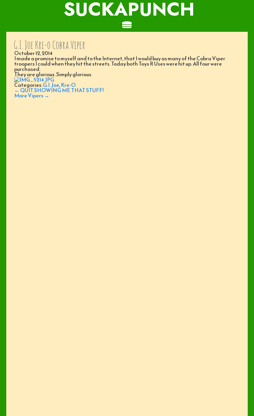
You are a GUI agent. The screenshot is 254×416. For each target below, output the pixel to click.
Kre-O (68, 85)
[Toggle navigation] (127, 25)
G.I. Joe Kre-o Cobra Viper (49, 45)
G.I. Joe (51, 85)
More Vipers (31, 95)
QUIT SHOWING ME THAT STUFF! (59, 90)
